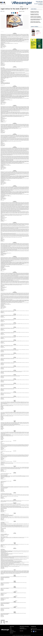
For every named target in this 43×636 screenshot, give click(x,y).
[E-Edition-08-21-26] (33, 32)
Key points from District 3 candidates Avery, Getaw (34, 12)
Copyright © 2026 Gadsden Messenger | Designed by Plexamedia (21, 635)
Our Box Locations (38, 3)
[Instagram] (4, 2)
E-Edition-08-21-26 (38, 31)
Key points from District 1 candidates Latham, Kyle (34, 14)
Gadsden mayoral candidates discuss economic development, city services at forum (35, 17)
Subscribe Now (39, 1)
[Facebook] (2, 2)
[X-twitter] (1, 2)
